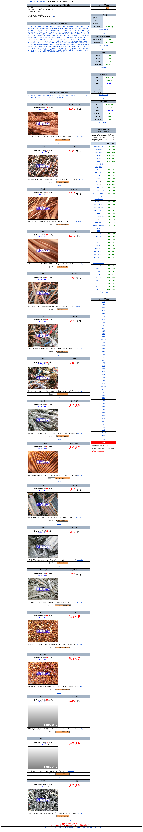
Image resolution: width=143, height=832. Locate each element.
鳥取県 (103, 395)
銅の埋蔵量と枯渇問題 (80, 34)
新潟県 (103, 342)
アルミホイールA (98, 204)
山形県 (103, 316)
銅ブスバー (48, 97)
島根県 (103, 398)
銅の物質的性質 (32, 26)
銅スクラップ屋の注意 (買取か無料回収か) (68, 32)
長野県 (103, 357)
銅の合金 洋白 (46, 37)
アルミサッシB (98, 202)
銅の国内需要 (55, 35)
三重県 (103, 369)
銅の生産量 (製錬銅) (60, 34)
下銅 (58, 95)
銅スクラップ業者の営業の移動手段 (42, 50)
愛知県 (103, 366)
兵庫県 (103, 380)
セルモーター (98, 236)
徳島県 (103, 403)
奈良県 (103, 383)
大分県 (103, 427)
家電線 (98, 178)
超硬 (98, 289)
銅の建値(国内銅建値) (55, 28)
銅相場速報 (77, 827)
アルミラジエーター (98, 242)
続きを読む (80, 136)
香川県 (103, 406)
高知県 (103, 412)
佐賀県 (103, 418)
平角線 (44, 95)
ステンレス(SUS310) (98, 193)
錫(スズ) (98, 277)
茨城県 (103, 322)
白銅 (52, 17)
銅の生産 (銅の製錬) (43, 26)
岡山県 (103, 392)
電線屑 (61, 97)
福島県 (103, 319)
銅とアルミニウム (65, 35)
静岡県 (103, 363)
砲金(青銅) (98, 158)
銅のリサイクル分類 (43, 41)
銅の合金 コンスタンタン (56, 39)
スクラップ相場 (62, 827)
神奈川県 (103, 339)
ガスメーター (98, 172)
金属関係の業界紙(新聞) (56, 44)
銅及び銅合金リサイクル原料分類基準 (56, 43)
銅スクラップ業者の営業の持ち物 (62, 50)
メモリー (98, 260)
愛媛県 (103, 409)
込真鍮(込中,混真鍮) (98, 164)
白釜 (79, 95)
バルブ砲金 (99, 161)
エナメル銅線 (69, 95)
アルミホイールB (98, 207)
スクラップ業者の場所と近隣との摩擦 (38, 44)
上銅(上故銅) (98, 149)
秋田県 (103, 313)
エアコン (98, 170)
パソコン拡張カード (98, 263)
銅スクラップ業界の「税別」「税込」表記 (56, 30)
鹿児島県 (103, 433)
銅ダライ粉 (33, 97)
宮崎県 (103, 430)
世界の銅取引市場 (43, 28)
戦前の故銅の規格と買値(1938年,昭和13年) (43, 34)
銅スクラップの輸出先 (68, 28)
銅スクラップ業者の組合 (37, 30)
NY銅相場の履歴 (103, 45)
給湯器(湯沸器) (98, 167)
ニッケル (98, 274)
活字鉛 (98, 231)
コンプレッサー (98, 239)
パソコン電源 (98, 266)
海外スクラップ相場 (95, 827)
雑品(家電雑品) (98, 222)
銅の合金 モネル (56, 37)
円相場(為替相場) (82, 43)
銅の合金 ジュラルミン (70, 39)
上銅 (48, 95)
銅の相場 (35, 28)
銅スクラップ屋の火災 (78, 50)
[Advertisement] (58, 72)
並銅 (51, 95)
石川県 (103, 348)
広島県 (103, 389)
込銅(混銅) (98, 155)
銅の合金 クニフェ (44, 39)
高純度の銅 (74, 35)
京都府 (103, 374)
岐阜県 (103, 360)
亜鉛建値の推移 (103, 122)
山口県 (103, 401)
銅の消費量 (70, 34)
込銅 (55, 95)
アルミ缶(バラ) (98, 213)
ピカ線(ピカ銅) (32, 95)
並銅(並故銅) (98, 152)
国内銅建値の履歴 (103, 95)
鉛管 (98, 228)
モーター (98, 175)
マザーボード (97, 251)
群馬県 (103, 328)
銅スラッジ (55, 97)
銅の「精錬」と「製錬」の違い (57, 26)
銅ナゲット (41, 97)
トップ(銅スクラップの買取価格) (36, 1)
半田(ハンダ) (98, 286)
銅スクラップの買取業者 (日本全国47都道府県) (76, 41)
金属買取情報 (85, 827)
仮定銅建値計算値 (72, 43)
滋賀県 (103, 371)
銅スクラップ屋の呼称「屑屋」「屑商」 (76, 46)
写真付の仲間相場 (103, 292)
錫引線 (63, 95)
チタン (98, 271)
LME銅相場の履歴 (103, 29)
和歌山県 (103, 386)
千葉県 (103, 334)
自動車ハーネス (98, 245)
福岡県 (103, 415)
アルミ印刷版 (98, 196)
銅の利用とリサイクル (73, 26)
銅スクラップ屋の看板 (50, 32)
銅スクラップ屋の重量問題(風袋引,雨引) (53, 51)
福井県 (103, 351)
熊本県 (103, 424)
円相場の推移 (103, 67)
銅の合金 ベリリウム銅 (76, 37)
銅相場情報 (70, 827)
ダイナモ (98, 234)
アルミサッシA (99, 199)
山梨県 (103, 354)
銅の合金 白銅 (38, 37)
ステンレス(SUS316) (98, 190)
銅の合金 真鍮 (82, 35)
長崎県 (103, 421)
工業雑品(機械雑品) (98, 225)
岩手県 (103, 307)
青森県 (103, 304)
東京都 (103, 337)
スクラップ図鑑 (46, 827)
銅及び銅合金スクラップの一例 (36, 43)
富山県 (103, 345)
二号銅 (39, 95)
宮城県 (103, 310)
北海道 (103, 302)
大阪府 (103, 377)
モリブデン (99, 280)
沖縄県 (103, 435)
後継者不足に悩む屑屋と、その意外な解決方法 (51, 46)
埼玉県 (103, 331)
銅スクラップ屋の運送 (57, 48)
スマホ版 (54, 827)
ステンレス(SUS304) (98, 187)
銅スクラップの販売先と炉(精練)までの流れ (75, 44)
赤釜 (75, 95)
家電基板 (98, 268)
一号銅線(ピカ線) (98, 146)
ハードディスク (98, 257)
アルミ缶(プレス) (98, 210)
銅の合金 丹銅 (65, 37)
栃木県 (103, 325)
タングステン (98, 283)
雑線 (97, 181)
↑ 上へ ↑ (59, 20)
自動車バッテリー (98, 248)
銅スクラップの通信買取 (56, 41)
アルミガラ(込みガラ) (98, 216)
